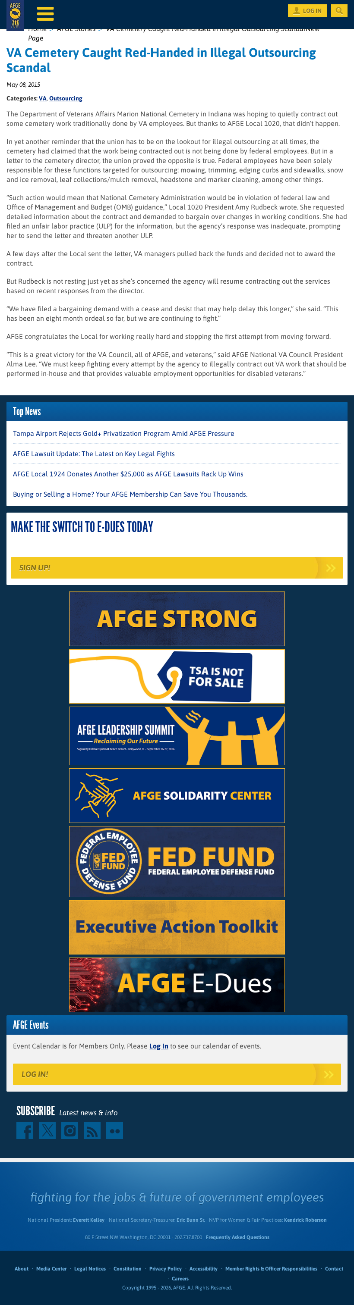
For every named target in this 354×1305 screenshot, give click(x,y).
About (21, 1269)
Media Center (51, 1269)
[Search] (339, 10)
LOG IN (312, 10)
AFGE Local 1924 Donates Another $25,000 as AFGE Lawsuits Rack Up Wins (128, 474)
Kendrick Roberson (305, 1220)
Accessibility (204, 1269)
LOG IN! (35, 1074)
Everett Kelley (88, 1220)
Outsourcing (65, 98)
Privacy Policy (165, 1269)
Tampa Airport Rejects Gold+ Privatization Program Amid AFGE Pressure (123, 433)
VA (43, 98)
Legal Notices (90, 1269)
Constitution (128, 1269)
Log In (158, 1046)
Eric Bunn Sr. (191, 1220)
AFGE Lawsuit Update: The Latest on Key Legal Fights (94, 453)
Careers (180, 1279)
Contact (334, 1269)
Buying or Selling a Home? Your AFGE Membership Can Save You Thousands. (130, 494)
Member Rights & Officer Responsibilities (271, 1269)
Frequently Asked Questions (237, 1237)
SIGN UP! (34, 567)
